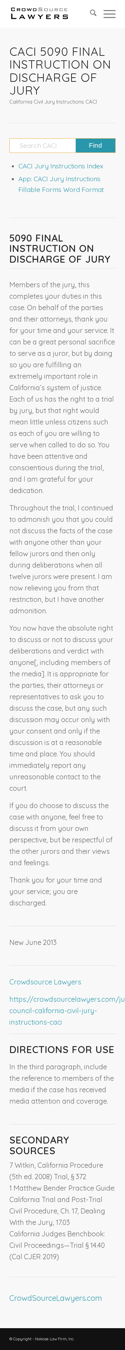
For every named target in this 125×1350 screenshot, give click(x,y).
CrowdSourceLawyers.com (55, 1298)
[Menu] (106, 14)
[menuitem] (90, 14)
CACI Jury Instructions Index (60, 166)
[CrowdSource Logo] (51, 14)
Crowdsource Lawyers (45, 982)
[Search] (90, 14)
